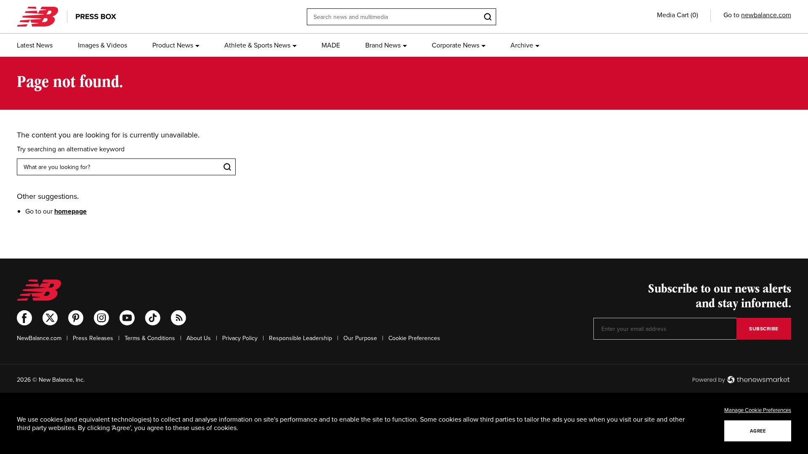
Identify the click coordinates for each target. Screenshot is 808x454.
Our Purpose (360, 338)
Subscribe (764, 328)
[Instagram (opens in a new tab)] (101, 317)
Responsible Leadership (300, 338)
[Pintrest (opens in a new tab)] (75, 317)
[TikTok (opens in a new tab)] (152, 317)
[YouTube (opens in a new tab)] (127, 317)
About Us (198, 338)
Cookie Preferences (414, 338)
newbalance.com (766, 14)
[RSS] (178, 317)
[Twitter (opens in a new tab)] (50, 317)
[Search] (487, 16)
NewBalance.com (39, 338)
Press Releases (93, 338)
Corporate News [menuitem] (455, 45)
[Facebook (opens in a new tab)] (24, 317)
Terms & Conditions (150, 338)
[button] (677, 14)
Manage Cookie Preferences (757, 410)
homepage (70, 211)
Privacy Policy (240, 338)
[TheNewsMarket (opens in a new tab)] (741, 379)
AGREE (758, 431)
